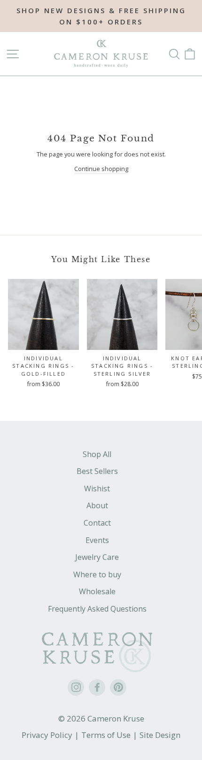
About (97, 505)
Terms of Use (106, 734)
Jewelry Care (97, 557)
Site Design (160, 734)
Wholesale (97, 591)
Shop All (97, 454)
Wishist (97, 488)
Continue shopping (101, 168)
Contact (97, 523)
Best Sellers (97, 471)
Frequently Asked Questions (97, 609)
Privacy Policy (47, 734)
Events (97, 540)
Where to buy (97, 574)
